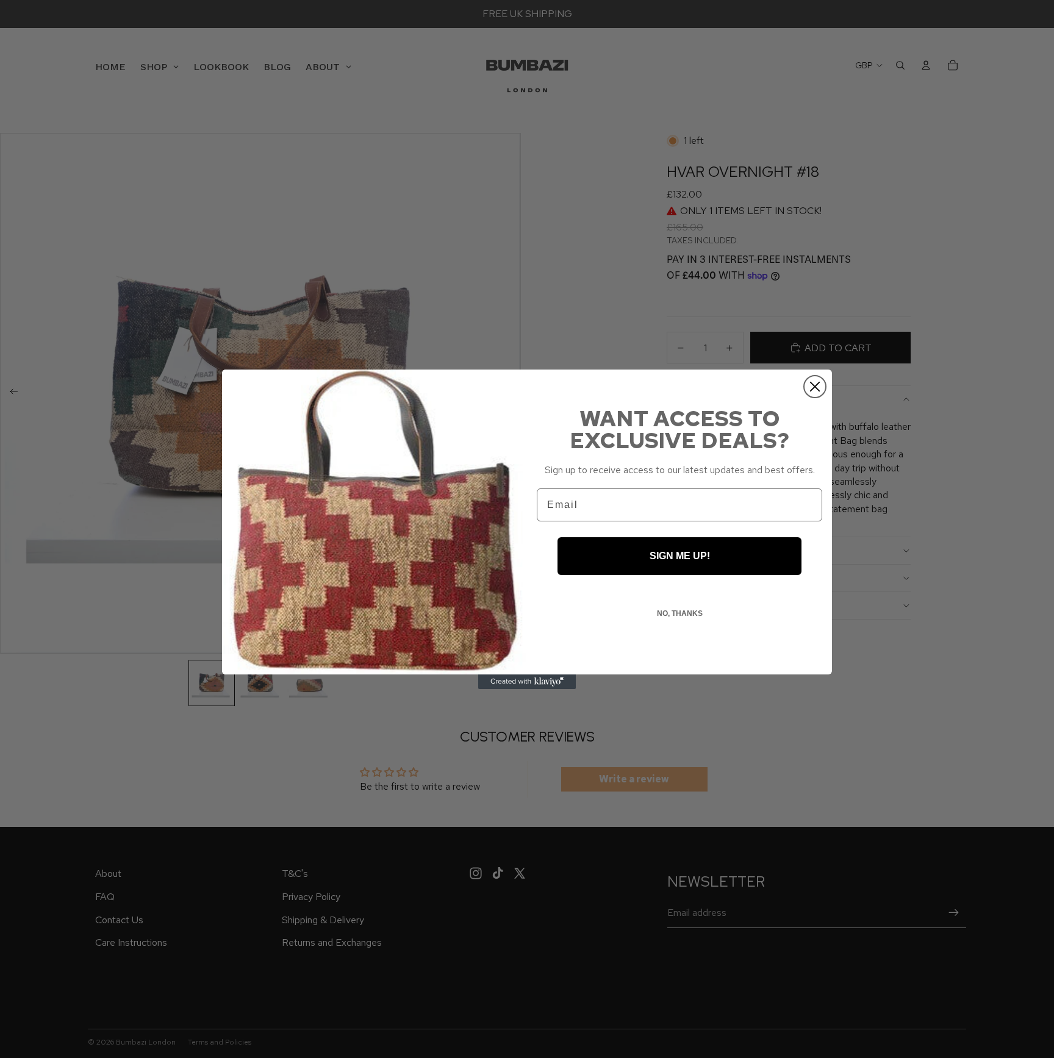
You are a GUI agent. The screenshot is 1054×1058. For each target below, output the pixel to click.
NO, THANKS (680, 613)
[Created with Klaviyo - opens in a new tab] (527, 681)
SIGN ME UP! (680, 556)
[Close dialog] (815, 387)
